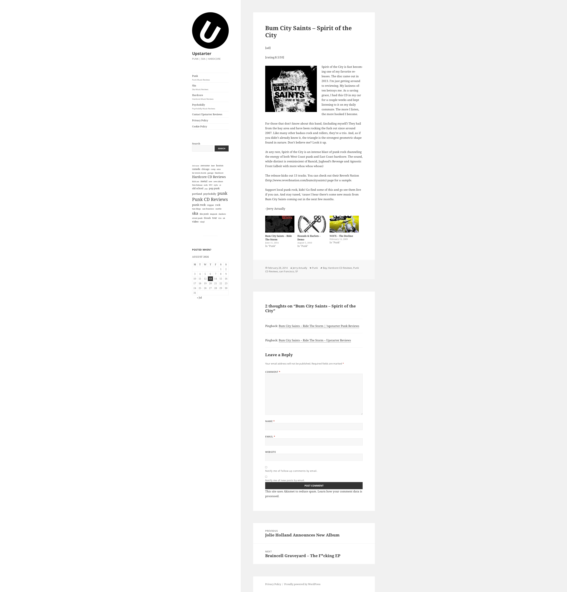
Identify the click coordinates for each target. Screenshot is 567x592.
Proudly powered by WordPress (302, 584)
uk (224, 218)
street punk (197, 218)
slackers (222, 214)
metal (204, 181)
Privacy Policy (200, 120)
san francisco (208, 208)
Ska (200, 87)
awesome (205, 165)
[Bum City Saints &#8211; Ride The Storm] (279, 224)
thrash (207, 217)
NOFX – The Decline (341, 236)
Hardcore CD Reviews (209, 177)
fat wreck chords (199, 173)
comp (213, 169)
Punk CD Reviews (210, 199)
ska (195, 213)
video (195, 221)
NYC (210, 185)
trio (219, 218)
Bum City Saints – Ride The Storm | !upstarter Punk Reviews (319, 326)
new (210, 181)
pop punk (214, 188)
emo (219, 169)
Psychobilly (203, 106)
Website (270, 452)
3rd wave (195, 166)
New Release (197, 185)
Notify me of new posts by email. (285, 480)
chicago (206, 169)
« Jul (199, 297)
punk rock (199, 205)
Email (270, 436)
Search (196, 143)
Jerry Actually (300, 267)
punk (222, 193)
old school (197, 188)
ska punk (204, 213)
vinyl (202, 221)
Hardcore (203, 97)
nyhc (216, 185)
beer (213, 166)
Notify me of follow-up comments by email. (291, 470)
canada (196, 169)
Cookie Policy (199, 126)
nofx (206, 185)
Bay (325, 267)
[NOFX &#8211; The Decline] (344, 224)
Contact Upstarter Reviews (207, 114)
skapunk (213, 214)
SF (296, 271)
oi (220, 185)
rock (217, 205)
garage (210, 173)
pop (206, 189)
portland (197, 193)
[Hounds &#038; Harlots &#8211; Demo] (312, 224)
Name (270, 421)
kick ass (195, 181)
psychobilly (209, 193)
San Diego (196, 209)
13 (210, 278)
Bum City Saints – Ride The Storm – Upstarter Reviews (315, 340)
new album (218, 181)
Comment (272, 371)
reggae (210, 205)
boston (219, 165)
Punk (201, 77)
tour (214, 218)
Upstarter (201, 53)
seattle (218, 208)
